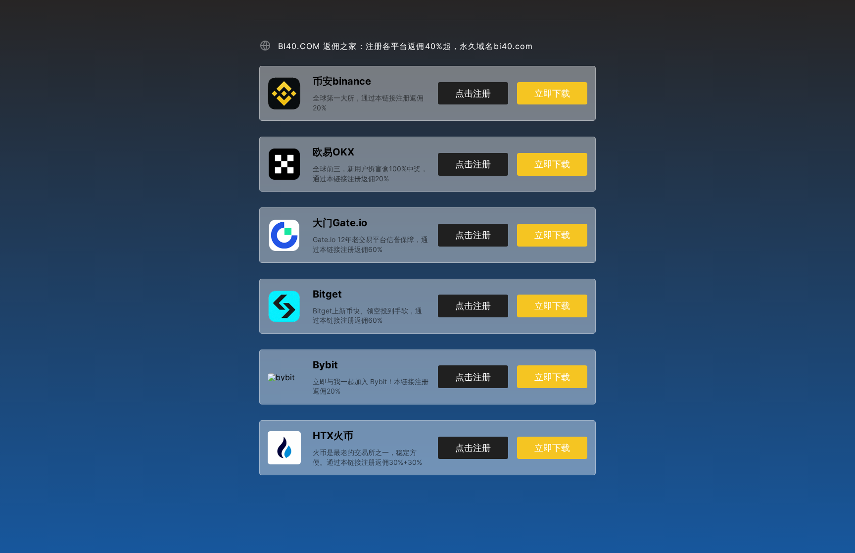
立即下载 (552, 93)
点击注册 (473, 93)
